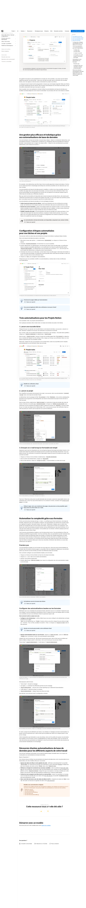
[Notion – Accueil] (3, 2)
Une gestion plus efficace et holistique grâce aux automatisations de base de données (40, 106)
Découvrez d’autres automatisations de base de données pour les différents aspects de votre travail (43, 720)
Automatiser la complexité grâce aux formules (40, 489)
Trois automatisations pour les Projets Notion (40, 289)
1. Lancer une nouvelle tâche (76, 21)
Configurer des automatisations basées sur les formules (78, 38)
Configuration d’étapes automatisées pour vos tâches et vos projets (36, 202)
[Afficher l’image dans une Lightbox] (69, 96)
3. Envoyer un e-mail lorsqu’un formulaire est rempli (78, 27)
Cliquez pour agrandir (30, 193)
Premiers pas (76, 34)
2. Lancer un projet (77, 24)
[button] (44, 81)
